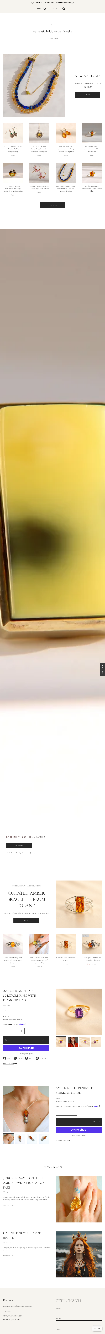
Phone (58, 1329)
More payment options (26, 1053)
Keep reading (8, 1205)
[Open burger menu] (38, 9)
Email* (58, 1319)
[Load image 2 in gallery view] (73, 1042)
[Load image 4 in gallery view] (96, 1042)
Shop (88, 95)
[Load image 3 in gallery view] (84, 1042)
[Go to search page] (64, 9)
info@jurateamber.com (12, 1316)
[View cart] (44, 9)
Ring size (6, 1006)
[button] (64, 9)
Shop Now (19, 845)
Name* (58, 1308)
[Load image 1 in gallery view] (61, 1042)
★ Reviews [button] (103, 669)
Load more (52, 205)
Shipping (5, 1019)
